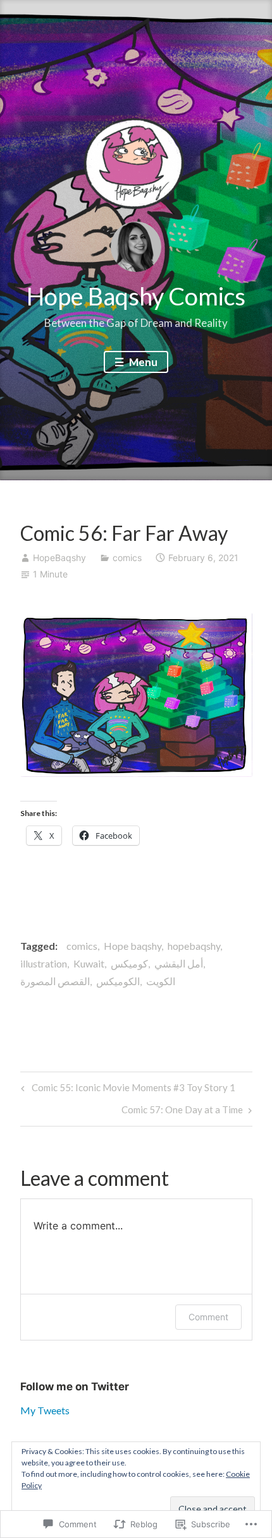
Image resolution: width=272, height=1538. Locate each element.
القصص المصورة (55, 981)
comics (127, 557)
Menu (142, 362)
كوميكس (129, 963)
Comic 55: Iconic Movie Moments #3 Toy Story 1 (126, 1090)
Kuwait (88, 963)
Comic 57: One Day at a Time (182, 1112)
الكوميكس (118, 981)
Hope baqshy (132, 946)
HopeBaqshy (59, 557)
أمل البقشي (178, 963)
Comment (208, 1316)
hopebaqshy (194, 946)
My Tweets (45, 1410)
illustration (43, 963)
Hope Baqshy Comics (136, 296)
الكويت (160, 981)
